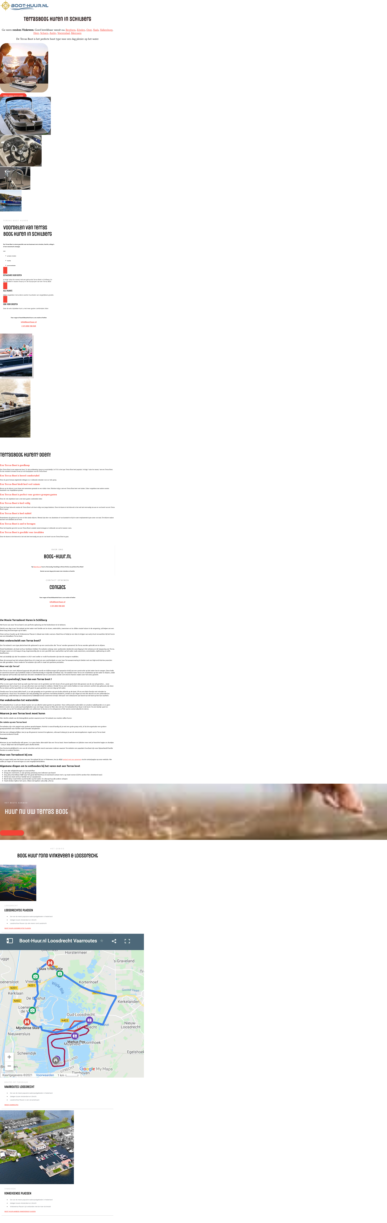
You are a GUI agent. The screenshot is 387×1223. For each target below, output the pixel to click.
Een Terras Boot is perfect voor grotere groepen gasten (28, 494)
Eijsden (81, 29)
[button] (57, 465)
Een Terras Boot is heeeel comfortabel (19, 475)
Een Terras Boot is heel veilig (15, 503)
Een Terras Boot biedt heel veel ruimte (20, 484)
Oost (89, 29)
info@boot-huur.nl (29, 322)
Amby (52, 33)
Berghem (71, 29)
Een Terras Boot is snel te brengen (17, 523)
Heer (36, 33)
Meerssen (76, 33)
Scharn (44, 33)
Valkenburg (106, 29)
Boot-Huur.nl (37, 567)
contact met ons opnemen (72, 759)
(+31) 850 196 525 (28, 326)
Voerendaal (63, 33)
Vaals (96, 29)
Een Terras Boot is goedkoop (15, 465)
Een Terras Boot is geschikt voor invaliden (22, 532)
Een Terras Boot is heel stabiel (15, 513)
